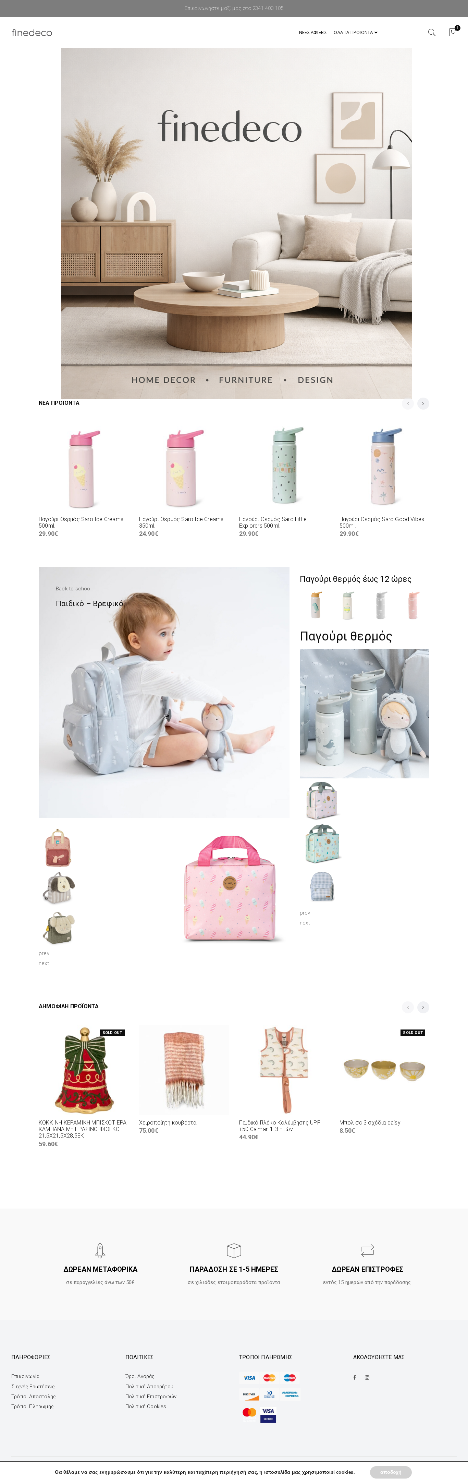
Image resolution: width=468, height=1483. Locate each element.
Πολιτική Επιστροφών (151, 1396)
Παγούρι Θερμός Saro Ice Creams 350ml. (181, 522)
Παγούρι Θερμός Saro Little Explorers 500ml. (273, 522)
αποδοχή (391, 1472)
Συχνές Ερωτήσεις (33, 1387)
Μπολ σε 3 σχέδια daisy (370, 1122)
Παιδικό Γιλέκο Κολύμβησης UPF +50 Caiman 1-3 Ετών (279, 1125)
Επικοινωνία (25, 1376)
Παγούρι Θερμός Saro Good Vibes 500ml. (382, 522)
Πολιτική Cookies (146, 1406)
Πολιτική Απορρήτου (149, 1387)
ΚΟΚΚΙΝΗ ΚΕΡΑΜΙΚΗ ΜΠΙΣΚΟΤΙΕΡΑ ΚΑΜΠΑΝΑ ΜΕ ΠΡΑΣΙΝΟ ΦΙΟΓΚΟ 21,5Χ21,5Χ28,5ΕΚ (83, 1129)
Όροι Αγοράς (140, 1376)
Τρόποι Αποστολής (33, 1396)
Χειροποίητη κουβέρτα (168, 1122)
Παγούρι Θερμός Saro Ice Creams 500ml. (81, 522)
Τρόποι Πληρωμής (32, 1406)
